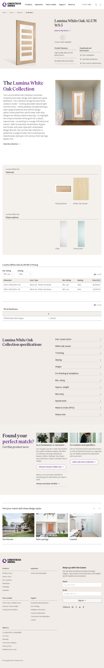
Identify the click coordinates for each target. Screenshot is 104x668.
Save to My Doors (61, 30)
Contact (33, 620)
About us (71, 4)
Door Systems (7, 580)
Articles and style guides (39, 573)
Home (4, 13)
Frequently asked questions (39, 603)
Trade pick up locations (9, 610)
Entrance (19, 13)
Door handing (35, 606)
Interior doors (6, 577)
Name (65, 581)
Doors (11, 13)
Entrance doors (7, 573)
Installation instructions (38, 610)
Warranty (5, 639)
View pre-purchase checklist (46, 483)
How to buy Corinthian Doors (11, 603)
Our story (5, 636)
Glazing (20, 271)
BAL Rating (6, 271)
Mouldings (5, 587)
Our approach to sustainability (12, 632)
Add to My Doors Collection (83, 462)
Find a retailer (51, 4)
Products (28, 4)
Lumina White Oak (12, 169)
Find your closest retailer (10, 606)
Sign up (81, 600)
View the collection (10, 144)
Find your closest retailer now (50, 467)
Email (65, 590)
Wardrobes (6, 583)
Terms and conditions (9, 643)
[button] (94, 508)
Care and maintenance (38, 613)
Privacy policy (6, 646)
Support (62, 4)
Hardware (5, 590)
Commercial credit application (40, 616)
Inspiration (39, 4)
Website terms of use (9, 649)
